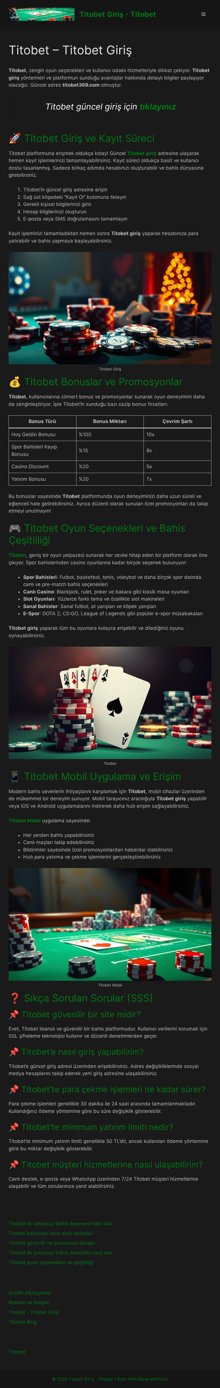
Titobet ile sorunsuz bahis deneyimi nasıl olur (61, 1223)
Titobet (17, 555)
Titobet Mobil (25, 820)
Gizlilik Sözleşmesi (30, 1293)
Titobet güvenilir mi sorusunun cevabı (52, 1243)
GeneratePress (153, 1379)
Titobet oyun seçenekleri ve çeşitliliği (51, 1262)
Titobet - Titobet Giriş (34, 1312)
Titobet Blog (23, 1322)
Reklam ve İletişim (29, 1302)
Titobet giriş (142, 153)
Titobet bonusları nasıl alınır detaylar (51, 1233)
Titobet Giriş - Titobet (117, 14)
